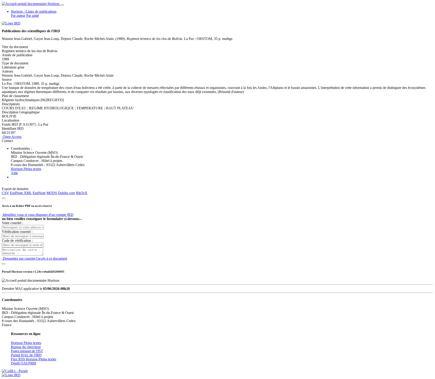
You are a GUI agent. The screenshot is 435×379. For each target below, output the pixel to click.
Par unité (32, 15)
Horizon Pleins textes (26, 169)
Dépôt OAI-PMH (23, 363)
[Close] (3, 198)
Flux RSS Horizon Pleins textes (33, 359)
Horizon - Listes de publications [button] (33, 11)
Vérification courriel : (17, 232)
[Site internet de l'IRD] (11, 23)
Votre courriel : (12, 223)
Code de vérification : (17, 240)
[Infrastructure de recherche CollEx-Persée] (15, 371)
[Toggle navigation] (62, 5)
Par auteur (18, 15)
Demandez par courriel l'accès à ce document (34, 258)
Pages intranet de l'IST (27, 351)
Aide (14, 173)
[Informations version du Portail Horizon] (11, 375)
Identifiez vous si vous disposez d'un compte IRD (37, 215)
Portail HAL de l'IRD (26, 355)
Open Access (12, 137)
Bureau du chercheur (26, 347)
